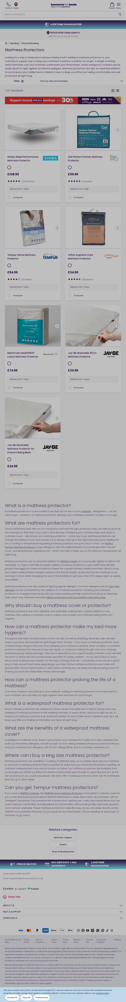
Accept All (12, 997)
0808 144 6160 (23, 873)
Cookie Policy (54, 940)
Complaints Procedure (101, 940)
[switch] (115, 90)
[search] (120, 14)
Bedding (14, 43)
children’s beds (68, 561)
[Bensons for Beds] (64, 5)
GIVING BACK (10, 918)
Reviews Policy (77, 940)
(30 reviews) (26, 279)
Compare (18, 197)
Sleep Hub (14, 897)
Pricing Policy (65, 940)
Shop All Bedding (30, 43)
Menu (118, 8)
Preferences (41, 997)
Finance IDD (89, 940)
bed (22, 568)
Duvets (63, 844)
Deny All (26, 997)
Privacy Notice (27, 940)
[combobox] (82, 81)
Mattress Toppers (63, 837)
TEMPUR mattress (29, 793)
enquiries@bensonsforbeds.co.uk (26, 878)
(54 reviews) (87, 181)
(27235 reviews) (28, 181)
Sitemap (117, 939)
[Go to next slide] (57, 130)
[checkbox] (9, 197)
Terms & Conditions (40, 940)
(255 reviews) (87, 279)
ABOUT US (8, 905)
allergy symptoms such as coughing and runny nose (76, 597)
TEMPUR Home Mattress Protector (63, 793)
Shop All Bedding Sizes (63, 851)
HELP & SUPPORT (12, 911)
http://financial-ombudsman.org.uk (69, 980)
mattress (86, 511)
